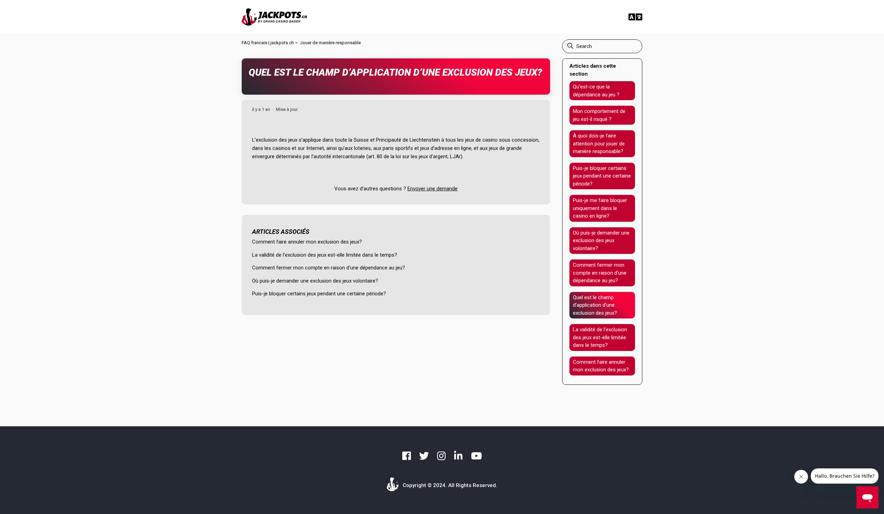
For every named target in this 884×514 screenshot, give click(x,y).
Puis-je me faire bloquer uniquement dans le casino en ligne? (600, 208)
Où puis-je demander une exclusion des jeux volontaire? (315, 281)
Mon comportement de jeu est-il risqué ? (599, 115)
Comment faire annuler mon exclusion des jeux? (307, 242)
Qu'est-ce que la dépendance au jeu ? (596, 91)
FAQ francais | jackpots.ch (268, 42)
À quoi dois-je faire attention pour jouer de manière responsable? (599, 143)
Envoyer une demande (432, 188)
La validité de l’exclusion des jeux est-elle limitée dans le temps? (324, 255)
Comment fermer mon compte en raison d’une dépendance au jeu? (328, 268)
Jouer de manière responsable (330, 42)
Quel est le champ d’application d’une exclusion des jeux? (595, 305)
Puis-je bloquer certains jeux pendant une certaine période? (319, 294)
